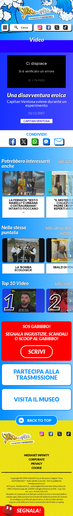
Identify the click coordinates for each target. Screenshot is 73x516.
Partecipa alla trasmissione (36, 374)
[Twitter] (57, 27)
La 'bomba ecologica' (23, 268)
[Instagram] (40, 27)
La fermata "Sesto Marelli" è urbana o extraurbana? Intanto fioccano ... (23, 206)
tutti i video (63, 283)
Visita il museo (36, 399)
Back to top (39, 420)
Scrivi (36, 351)
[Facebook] (48, 27)
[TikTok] (65, 27)
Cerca (24, 27)
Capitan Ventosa (36, 121)
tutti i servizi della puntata (59, 230)
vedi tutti (65, 161)
